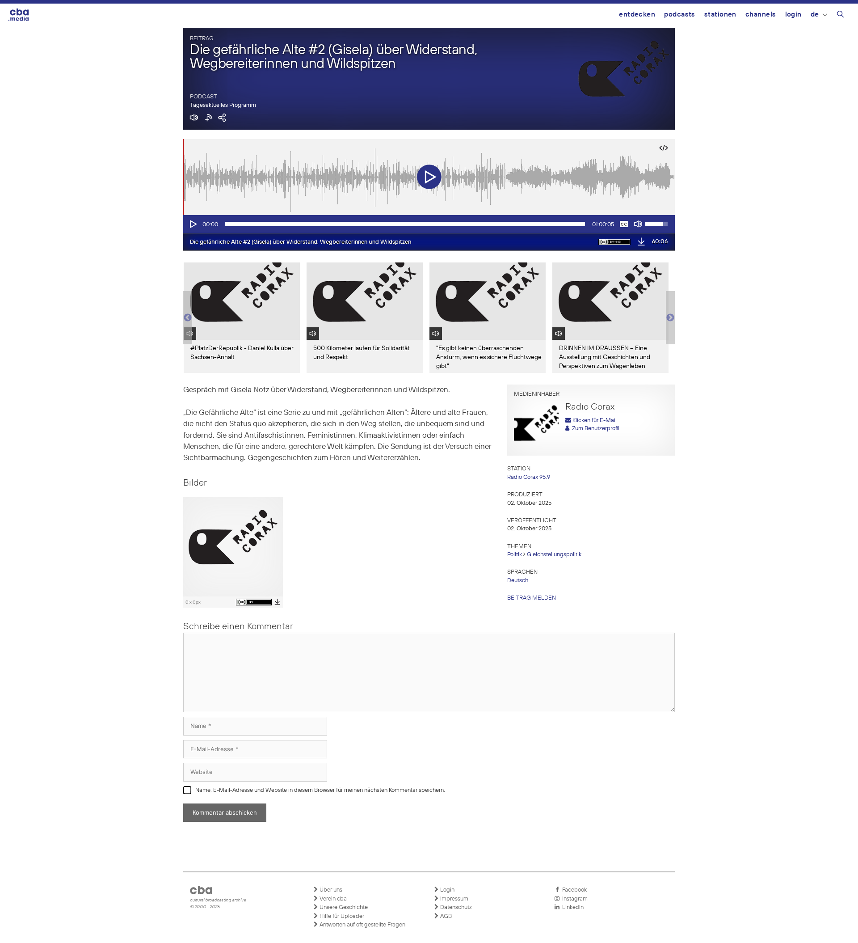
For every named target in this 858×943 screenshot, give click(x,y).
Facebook (573, 890)
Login (793, 14)
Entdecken (637, 14)
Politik (514, 555)
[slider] (405, 224)
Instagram (573, 899)
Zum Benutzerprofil (594, 428)
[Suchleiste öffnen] (840, 16)
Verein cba (332, 899)
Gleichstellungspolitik (554, 555)
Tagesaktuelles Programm (223, 105)
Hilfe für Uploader (341, 916)
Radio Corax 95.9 (528, 477)
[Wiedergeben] (192, 224)
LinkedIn (571, 907)
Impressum (453, 899)
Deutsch (517, 581)
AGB (445, 916)
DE (815, 14)
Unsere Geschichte (343, 907)
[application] (429, 224)
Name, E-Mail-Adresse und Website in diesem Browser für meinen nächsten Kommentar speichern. (320, 790)
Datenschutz (455, 907)
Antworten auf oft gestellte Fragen (361, 925)
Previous (187, 317)
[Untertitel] (623, 224)
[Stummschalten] (638, 224)
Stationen (720, 14)
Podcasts (679, 14)
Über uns (330, 890)
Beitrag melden (531, 598)
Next (670, 317)
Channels (760, 14)
